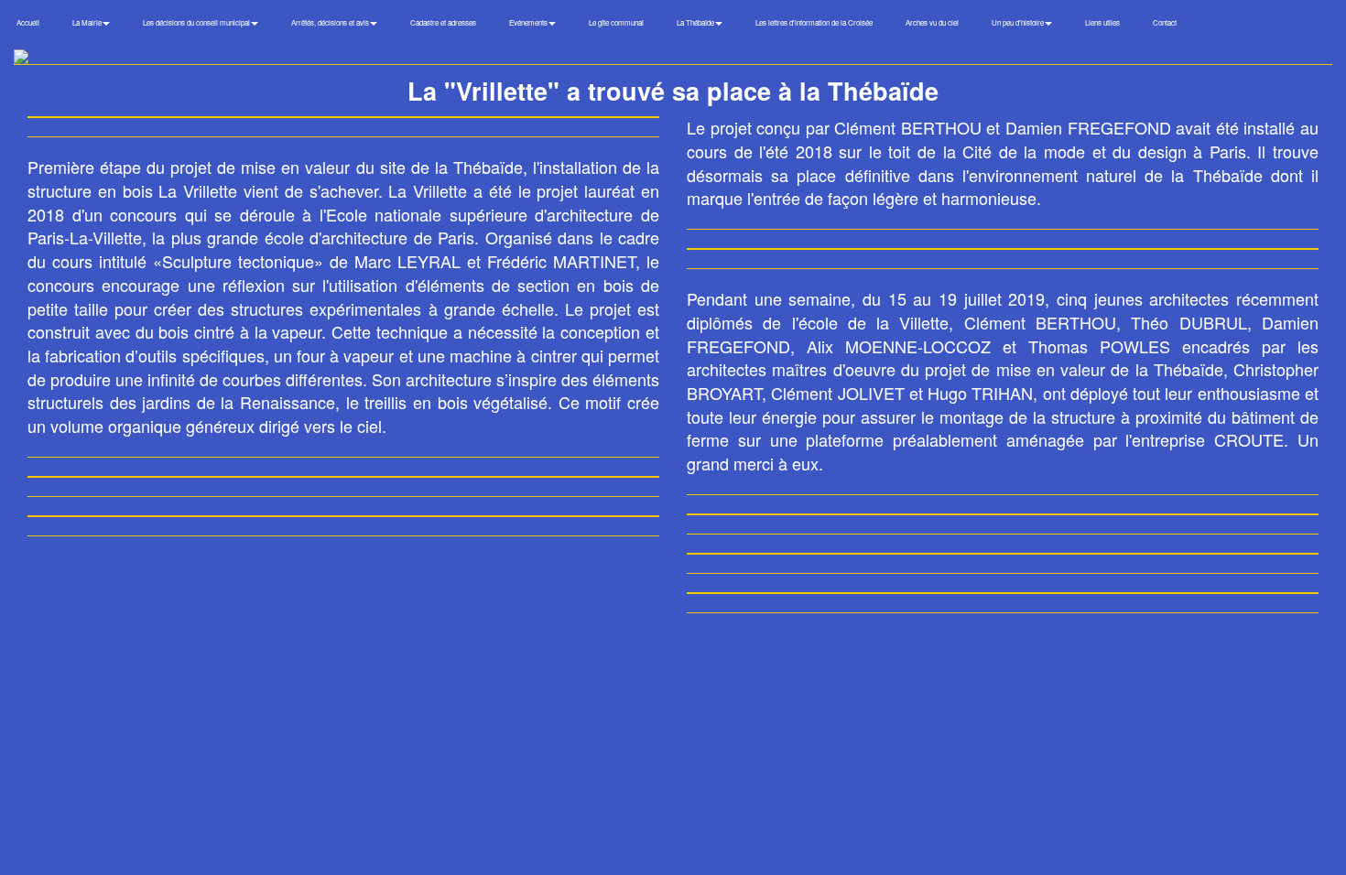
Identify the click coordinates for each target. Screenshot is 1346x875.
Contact (1165, 22)
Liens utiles (1102, 22)
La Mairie (87, 22)
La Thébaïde (696, 22)
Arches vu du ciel (932, 22)
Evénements (529, 22)
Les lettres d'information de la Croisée (814, 22)
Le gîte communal (616, 22)
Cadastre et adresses (443, 22)
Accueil (27, 22)
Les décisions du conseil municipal (197, 22)
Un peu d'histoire (1019, 22)
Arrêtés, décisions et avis (331, 22)
